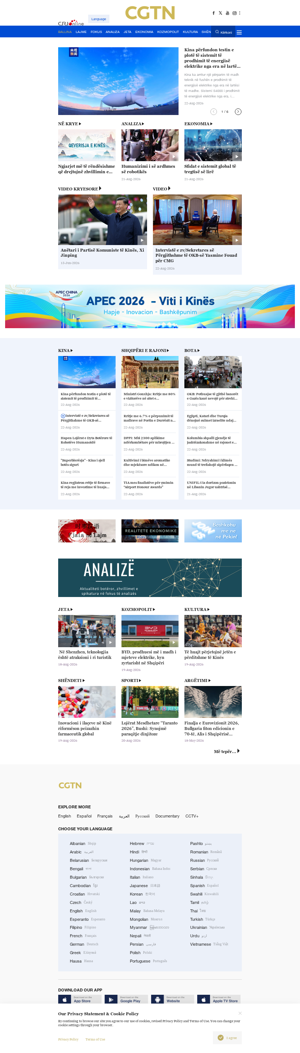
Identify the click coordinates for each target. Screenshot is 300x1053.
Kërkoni (226, 32)
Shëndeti (70, 680)
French (83, 935)
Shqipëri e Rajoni (143, 350)
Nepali (140, 935)
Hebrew (142, 843)
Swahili (204, 894)
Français (105, 816)
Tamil (199, 902)
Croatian (85, 894)
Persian (143, 944)
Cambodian (84, 885)
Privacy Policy (68, 1039)
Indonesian (150, 868)
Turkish (202, 919)
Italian (142, 877)
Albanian (83, 843)
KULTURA (195, 609)
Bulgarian (87, 877)
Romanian (206, 851)
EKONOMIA (196, 123)
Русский (142, 816)
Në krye (68, 123)
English (64, 816)
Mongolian (146, 919)
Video (160, 189)
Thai (198, 910)
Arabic (82, 851)
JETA (64, 609)
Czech (81, 902)
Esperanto (87, 919)
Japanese (145, 885)
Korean (142, 894)
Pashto (201, 843)
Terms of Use (95, 1039)
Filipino (83, 927)
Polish (141, 952)
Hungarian (145, 860)
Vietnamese (209, 944)
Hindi (138, 851)
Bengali (80, 868)
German (84, 944)
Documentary (167, 816)
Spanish (204, 885)
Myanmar (149, 927)
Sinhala (202, 877)
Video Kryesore (78, 189)
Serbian (203, 868)
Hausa (81, 961)
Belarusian (88, 860)
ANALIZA (131, 123)
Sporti (129, 680)
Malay (147, 910)
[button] (213, 111)
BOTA (190, 350)
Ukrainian (207, 927)
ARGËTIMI (195, 680)
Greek (83, 952)
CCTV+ (192, 816)
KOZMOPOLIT (136, 609)
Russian (204, 860)
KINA (64, 350)
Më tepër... (225, 751)
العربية (124, 816)
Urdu (198, 935)
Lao (137, 902)
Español (84, 816)
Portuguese (148, 961)
